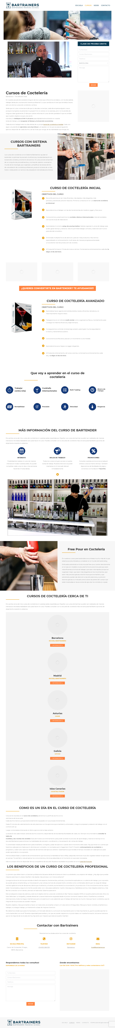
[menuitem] (79, 5)
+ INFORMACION (56, 645)
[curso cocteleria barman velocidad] (93, 271)
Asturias (57, 713)
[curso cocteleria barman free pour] (21, 271)
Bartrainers (71, 947)
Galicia (57, 751)
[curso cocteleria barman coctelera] (57, 271)
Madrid (57, 675)
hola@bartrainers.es (98, 947)
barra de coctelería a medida (53, 124)
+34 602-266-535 (44, 947)
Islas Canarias (57, 788)
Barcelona (57, 638)
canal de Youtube (86, 861)
